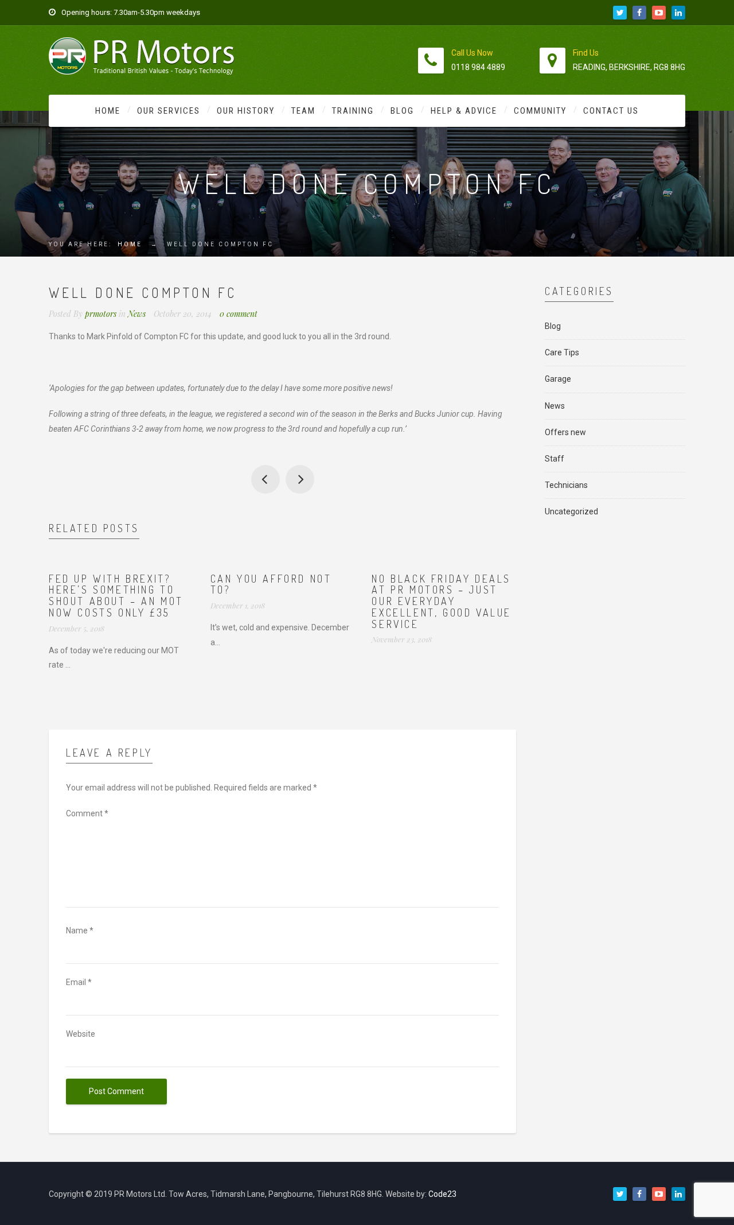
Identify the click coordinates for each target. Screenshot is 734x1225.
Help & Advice (464, 111)
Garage (558, 378)
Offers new (565, 432)
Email (79, 982)
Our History (246, 111)
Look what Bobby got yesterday (300, 479)
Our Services (168, 111)
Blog (402, 111)
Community (540, 111)
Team (303, 111)
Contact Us (611, 111)
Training (353, 111)
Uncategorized (571, 511)
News (137, 313)
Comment (87, 813)
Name (79, 930)
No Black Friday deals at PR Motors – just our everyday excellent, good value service (442, 601)
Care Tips (562, 352)
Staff (554, 458)
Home (107, 111)
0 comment (238, 313)
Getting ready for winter (265, 479)
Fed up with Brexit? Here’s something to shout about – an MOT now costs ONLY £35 (116, 595)
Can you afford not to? (271, 584)
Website (80, 1033)
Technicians (566, 485)
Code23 (442, 1194)
